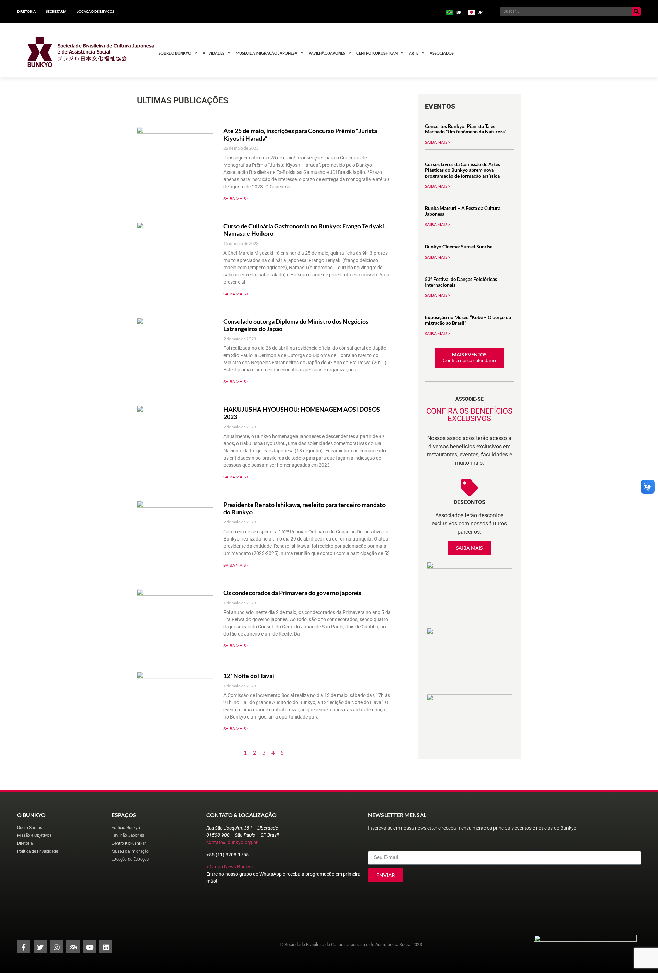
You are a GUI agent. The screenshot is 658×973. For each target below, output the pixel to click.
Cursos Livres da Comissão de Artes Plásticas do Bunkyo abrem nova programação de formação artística (462, 170)
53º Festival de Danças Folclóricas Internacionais (461, 282)
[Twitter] (40, 946)
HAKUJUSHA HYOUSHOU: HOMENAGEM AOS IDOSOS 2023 (301, 412)
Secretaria (56, 11)
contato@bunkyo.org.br (232, 842)
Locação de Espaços (95, 11)
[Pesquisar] (636, 11)
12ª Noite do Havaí (248, 675)
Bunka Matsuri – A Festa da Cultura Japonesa (462, 211)
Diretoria (26, 11)
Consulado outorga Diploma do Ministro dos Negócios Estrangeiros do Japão (295, 325)
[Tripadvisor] (73, 946)
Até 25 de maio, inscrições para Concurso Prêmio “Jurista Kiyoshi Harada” (300, 134)
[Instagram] (56, 946)
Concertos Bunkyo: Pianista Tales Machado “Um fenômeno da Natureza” (465, 129)
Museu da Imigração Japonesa (266, 53)
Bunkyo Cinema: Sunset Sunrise (458, 246)
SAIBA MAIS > (236, 198)
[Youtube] (89, 946)
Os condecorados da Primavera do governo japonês (292, 592)
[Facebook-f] (23, 946)
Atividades (213, 53)
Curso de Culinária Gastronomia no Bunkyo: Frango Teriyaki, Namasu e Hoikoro (304, 229)
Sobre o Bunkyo (175, 53)
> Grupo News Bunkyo (229, 866)
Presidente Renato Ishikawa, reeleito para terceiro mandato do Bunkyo (304, 508)
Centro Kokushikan (377, 53)
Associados (442, 53)
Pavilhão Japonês (327, 53)
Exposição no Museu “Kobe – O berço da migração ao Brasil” (468, 320)
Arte (413, 53)
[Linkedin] (105, 946)
